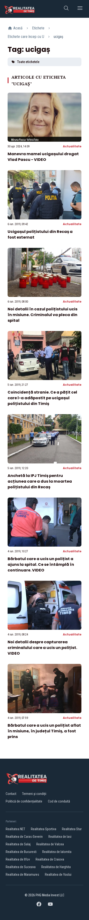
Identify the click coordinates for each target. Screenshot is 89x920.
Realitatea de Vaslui (58, 874)
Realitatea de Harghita (56, 867)
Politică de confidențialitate (24, 801)
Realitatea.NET (15, 829)
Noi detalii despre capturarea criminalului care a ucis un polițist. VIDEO (42, 647)
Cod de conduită (59, 801)
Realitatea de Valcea (50, 844)
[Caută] (66, 8)
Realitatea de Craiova (50, 859)
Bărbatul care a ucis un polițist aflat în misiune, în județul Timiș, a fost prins (44, 731)
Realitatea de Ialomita (56, 852)
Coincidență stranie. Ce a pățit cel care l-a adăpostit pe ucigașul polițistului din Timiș (42, 398)
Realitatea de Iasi (59, 836)
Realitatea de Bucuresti (21, 852)
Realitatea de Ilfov (18, 859)
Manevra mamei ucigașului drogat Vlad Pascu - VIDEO (43, 156)
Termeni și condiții (34, 794)
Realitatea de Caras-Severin (24, 836)
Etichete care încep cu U (26, 36)
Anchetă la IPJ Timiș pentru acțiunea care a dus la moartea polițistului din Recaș (40, 481)
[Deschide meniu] (80, 9)
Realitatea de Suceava (21, 867)
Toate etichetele (28, 62)
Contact (11, 794)
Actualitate (72, 146)
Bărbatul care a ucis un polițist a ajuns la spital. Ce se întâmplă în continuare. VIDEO (41, 564)
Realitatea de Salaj (18, 844)
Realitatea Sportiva (43, 829)
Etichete (38, 28)
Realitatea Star (72, 829)
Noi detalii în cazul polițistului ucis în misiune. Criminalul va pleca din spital (42, 314)
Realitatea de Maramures (22, 874)
